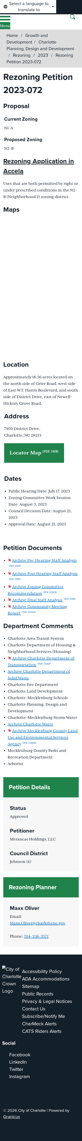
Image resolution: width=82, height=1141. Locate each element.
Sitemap (30, 986)
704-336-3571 (36, 936)
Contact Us (33, 1008)
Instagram (19, 1076)
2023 (43, 55)
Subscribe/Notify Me (43, 1016)
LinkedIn (18, 1062)
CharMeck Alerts (39, 1023)
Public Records (37, 993)
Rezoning (22, 55)
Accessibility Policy (42, 971)
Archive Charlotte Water (30, 724)
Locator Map (34, 453)
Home (12, 35)
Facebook (19, 1054)
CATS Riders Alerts (41, 1031)
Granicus (11, 1117)
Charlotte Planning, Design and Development (40, 45)
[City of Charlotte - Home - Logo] (17, 21)
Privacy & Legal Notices (47, 1001)
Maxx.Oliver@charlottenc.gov (37, 923)
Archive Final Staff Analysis (44, 600)
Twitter (16, 1069)
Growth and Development (27, 38)
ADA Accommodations (46, 978)
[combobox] (28, 6)
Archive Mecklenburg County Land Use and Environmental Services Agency (43, 737)
